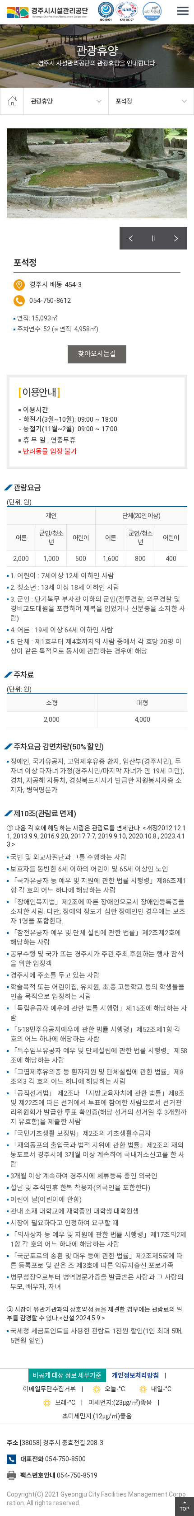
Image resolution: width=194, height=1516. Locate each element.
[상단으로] (184, 1506)
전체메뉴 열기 (182, 11)
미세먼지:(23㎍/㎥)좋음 (120, 1402)
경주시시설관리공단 (47, 13)
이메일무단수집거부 (49, 1389)
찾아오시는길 (97, 354)
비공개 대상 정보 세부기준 (67, 1375)
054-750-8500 (65, 1459)
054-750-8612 (50, 301)
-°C (115, 1389)
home (11, 101)
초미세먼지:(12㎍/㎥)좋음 (97, 1416)
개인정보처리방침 (135, 1375)
